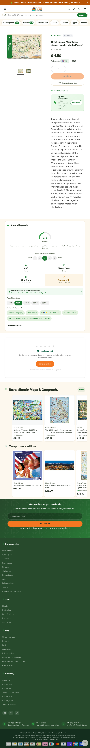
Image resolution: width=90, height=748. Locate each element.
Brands (84, 23)
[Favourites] (79, 9)
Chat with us (7, 665)
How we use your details (59, 528)
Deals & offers (7, 614)
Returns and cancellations (12, 657)
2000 (35, 303)
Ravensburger (8, 575)
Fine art (5, 567)
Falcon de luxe (8, 583)
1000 (18, 303)
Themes (64, 23)
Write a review (45, 364)
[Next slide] (40, 46)
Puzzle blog (7, 684)
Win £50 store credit (10, 692)
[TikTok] (17, 713)
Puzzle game (7, 700)
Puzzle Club (7, 688)
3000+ (44, 303)
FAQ (4, 645)
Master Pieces (56, 36)
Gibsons (5, 579)
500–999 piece (8, 551)
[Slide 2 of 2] (28, 70)
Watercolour (32, 313)
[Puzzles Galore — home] (37, 9)
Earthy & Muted (53, 313)
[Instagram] (10, 713)
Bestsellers (6, 610)
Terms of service (8, 704)
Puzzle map (7, 696)
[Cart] (85, 9)
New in (5, 606)
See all (82, 390)
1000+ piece (7, 555)
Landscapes (7, 563)
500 (10, 303)
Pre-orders (6, 618)
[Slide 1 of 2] (20, 70)
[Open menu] (5, 9)
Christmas (6, 571)
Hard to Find (43, 23)
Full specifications (14, 326)
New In (28, 23)
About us (6, 680)
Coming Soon (10, 23)
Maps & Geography (16, 313)
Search (82, 15)
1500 (27, 303)
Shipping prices (8, 637)
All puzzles (6, 622)
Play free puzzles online (11, 591)
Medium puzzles (70, 313)
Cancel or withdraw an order (13, 661)
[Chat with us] (68, 9)
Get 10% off (45, 524)
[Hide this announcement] (87, 2)
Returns (5, 641)
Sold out (67, 76)
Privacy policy (8, 653)
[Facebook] (4, 713)
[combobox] (41, 15)
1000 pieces (56, 49)
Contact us (6, 649)
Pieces (54, 23)
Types (74, 23)
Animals (5, 559)
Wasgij (5, 587)
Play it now (76, 103)
